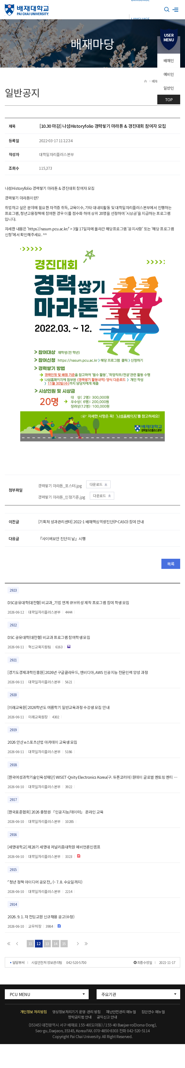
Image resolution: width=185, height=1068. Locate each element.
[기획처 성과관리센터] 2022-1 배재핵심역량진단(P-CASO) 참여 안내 (91, 521)
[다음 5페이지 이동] (78, 944)
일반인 (169, 88)
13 (47, 943)
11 (30, 943)
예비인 (169, 74)
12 (39, 943)
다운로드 (96, 484)
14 (55, 943)
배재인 (169, 60)
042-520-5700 (76, 962)
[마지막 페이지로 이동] (86, 944)
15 (64, 943)
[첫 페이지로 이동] (9, 944)
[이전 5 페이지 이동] (17, 944)
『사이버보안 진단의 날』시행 (62, 538)
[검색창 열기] (167, 9)
